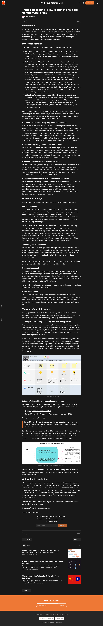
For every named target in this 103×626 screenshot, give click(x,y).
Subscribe (90, 3)
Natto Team (41, 583)
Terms (56, 614)
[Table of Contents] (2, 313)
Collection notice (63, 614)
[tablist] (26, 545)
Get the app (59, 618)
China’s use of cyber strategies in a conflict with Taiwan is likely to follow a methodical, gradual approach (42, 581)
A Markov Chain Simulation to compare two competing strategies (40, 552)
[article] (51, 554)
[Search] (79, 3)
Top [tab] (24, 545)
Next (75, 539)
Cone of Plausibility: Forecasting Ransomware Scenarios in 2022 (48, 414)
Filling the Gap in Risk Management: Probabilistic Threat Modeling (42, 562)
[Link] (20, 25)
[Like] (23, 21)
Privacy (52, 614)
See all (25, 590)
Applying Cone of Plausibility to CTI (38, 411)
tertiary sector (59, 170)
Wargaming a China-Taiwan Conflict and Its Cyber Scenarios (40, 577)
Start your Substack (47, 618)
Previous (28, 539)
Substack (43, 622)
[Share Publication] (83, 3)
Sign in (98, 3)
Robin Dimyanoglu (30, 16)
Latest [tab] (28, 545)
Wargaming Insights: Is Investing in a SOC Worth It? (41, 550)
